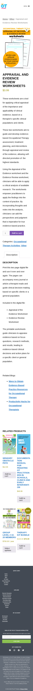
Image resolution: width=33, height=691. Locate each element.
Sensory (7, 605)
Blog (6, 577)
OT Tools (6, 579)
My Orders (4, 617)
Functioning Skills (7, 602)
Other (11, 19)
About (6, 575)
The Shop (6, 582)
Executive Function (6, 598)
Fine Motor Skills (7, 600)
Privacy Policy (24, 689)
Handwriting (7, 603)
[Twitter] (23, 650)
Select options (8, 549)
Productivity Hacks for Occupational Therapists (19, 405)
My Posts (5, 619)
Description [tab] (12, 255)
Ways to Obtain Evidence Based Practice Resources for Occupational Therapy (18, 389)
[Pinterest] (19, 650)
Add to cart (17, 233)
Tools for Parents (7, 596)
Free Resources (6, 580)
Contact (6, 584)
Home (5, 19)
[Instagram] (14, 650)
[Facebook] (10, 650)
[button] (25, 6)
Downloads (5, 621)
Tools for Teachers (7, 595)
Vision (6, 607)
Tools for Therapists (7, 593)
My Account (5, 616)
